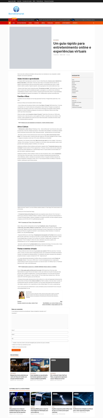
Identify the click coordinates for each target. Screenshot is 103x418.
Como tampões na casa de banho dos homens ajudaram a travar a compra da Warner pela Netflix (39, 376)
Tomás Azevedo (20, 380)
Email (13, 334)
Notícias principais (21, 22)
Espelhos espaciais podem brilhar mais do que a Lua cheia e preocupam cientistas (42, 19)
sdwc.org (42, 143)
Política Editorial (39, 1)
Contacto (75, 22)
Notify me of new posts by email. (19, 347)
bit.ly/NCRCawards (32, 263)
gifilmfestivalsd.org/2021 (38, 219)
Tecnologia (50, 22)
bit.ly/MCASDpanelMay (29, 232)
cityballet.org (49, 245)
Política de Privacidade (49, 1)
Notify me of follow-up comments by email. (22, 344)
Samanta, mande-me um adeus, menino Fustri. (28, 302)
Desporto (57, 22)
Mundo (30, 22)
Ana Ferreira (56, 54)
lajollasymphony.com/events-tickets (52, 132)
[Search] (93, 23)
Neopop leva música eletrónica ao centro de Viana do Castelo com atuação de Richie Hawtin (19, 376)
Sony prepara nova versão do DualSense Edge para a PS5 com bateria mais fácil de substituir (17, 410)
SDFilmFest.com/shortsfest (45, 138)
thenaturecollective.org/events (26, 119)
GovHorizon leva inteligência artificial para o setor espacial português (76, 19)
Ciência (43, 22)
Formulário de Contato (27, 1)
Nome (13, 330)
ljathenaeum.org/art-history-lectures (29, 160)
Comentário (14, 313)
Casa (13, 22)
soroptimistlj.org (56, 284)
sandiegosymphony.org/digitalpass (37, 241)
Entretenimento (66, 22)
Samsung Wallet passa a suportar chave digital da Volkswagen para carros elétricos (39, 410)
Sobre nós (19, 1)
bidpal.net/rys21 (43, 255)
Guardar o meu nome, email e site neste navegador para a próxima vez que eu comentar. (31, 342)
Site (12, 338)
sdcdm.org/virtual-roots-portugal (24, 111)
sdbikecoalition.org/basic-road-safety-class (50, 93)
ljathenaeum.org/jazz (30, 151)
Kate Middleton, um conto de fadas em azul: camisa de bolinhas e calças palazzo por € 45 (52, 303)
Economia (36, 22)
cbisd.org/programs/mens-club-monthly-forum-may (48, 85)
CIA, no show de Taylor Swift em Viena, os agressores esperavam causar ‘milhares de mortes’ (58, 376)
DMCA (34, 1)
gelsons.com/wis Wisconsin (34, 276)
